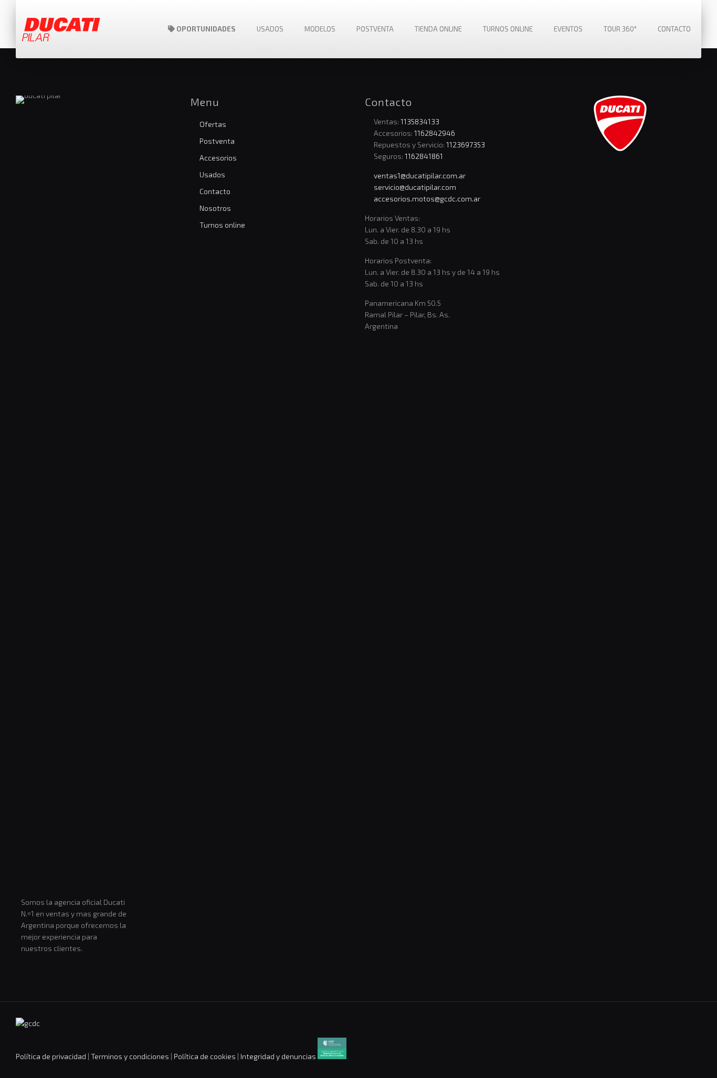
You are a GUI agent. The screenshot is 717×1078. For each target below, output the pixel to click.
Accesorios (218, 157)
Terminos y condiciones (131, 1056)
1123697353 (465, 144)
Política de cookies (205, 1056)
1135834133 (419, 121)
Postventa (217, 140)
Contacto (214, 191)
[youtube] (627, 170)
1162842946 (434, 133)
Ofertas (212, 124)
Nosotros (215, 208)
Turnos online (222, 224)
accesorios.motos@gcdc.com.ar (427, 198)
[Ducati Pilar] (61, 29)
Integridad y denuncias (278, 1056)
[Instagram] (599, 170)
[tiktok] (641, 170)
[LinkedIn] (613, 170)
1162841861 (424, 156)
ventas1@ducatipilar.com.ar (420, 175)
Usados (212, 174)
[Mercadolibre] (655, 170)
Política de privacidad (51, 1056)
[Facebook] (584, 170)
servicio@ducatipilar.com (415, 187)
